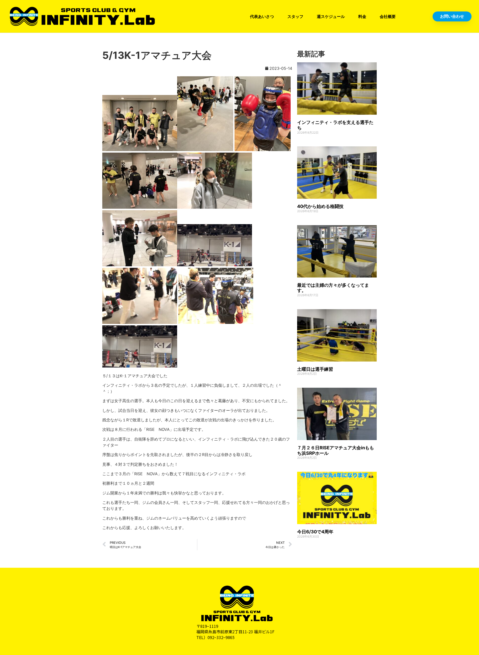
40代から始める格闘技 (320, 206)
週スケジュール (331, 16)
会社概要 (388, 16)
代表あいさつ (262, 16)
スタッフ (295, 16)
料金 (362, 16)
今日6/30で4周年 (315, 531)
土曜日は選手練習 (315, 369)
